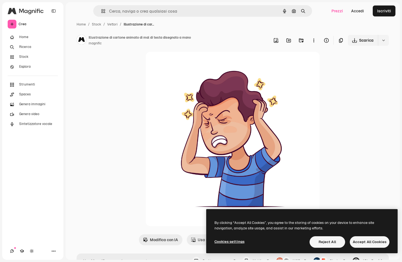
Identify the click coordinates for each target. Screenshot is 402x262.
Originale (182, 62)
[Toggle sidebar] (53, 11)
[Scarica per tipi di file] (383, 40)
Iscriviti (384, 10)
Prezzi (337, 10)
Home (81, 24)
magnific (95, 43)
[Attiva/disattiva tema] (31, 251)
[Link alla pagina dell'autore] (81, 40)
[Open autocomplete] (101, 11)
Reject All (327, 242)
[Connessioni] (12, 251)
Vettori (112, 24)
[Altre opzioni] (313, 40)
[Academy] (22, 251)
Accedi (357, 10)
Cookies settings (229, 241)
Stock (96, 24)
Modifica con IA (164, 239)
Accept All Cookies (369, 242)
